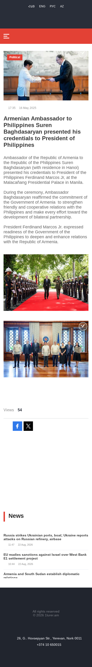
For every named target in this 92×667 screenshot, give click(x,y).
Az (62, 6)
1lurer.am (52, 615)
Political (14, 57)
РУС (53, 6)
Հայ (31, 6)
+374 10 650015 (49, 644)
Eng (42, 6)
